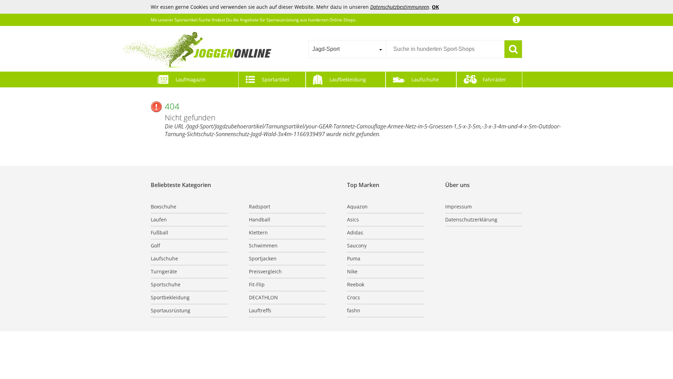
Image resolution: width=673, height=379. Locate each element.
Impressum (458, 206)
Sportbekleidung (170, 297)
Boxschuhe (163, 206)
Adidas (355, 232)
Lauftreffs (260, 310)
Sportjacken (263, 258)
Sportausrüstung (170, 310)
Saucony (357, 245)
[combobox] (347, 49)
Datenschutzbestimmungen (399, 7)
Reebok (355, 284)
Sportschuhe (166, 284)
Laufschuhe (425, 79)
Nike (352, 271)
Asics (353, 219)
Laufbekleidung (347, 79)
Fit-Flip (257, 284)
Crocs (353, 297)
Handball (259, 219)
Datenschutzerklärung (471, 219)
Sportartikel (275, 79)
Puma (353, 258)
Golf (155, 245)
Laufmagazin (191, 79)
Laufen (159, 219)
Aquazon (357, 206)
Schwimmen (263, 245)
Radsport (259, 206)
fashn (353, 310)
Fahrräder (494, 79)
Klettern (258, 232)
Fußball (159, 232)
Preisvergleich (265, 271)
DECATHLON (263, 297)
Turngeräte (164, 271)
